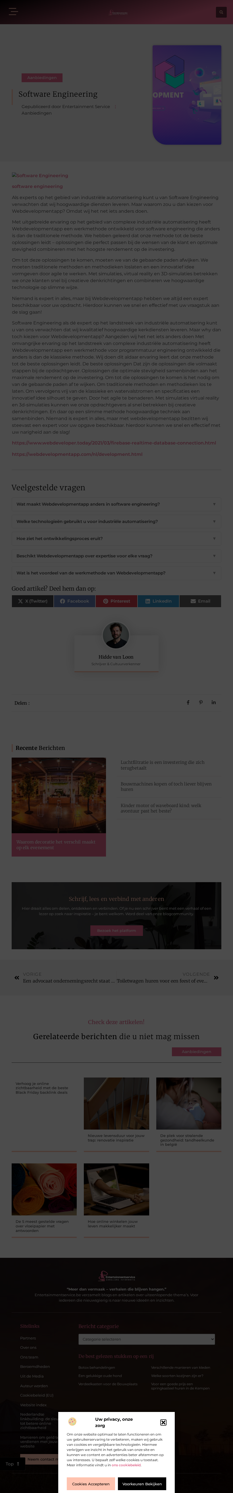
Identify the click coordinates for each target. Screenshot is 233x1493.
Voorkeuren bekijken (142, 1484)
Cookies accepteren (91, 1484)
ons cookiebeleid (126, 1465)
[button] (163, 1422)
